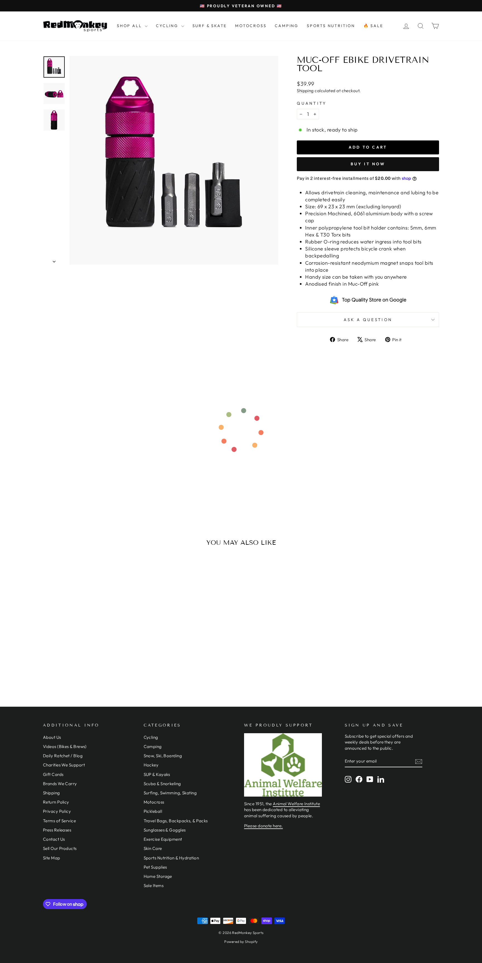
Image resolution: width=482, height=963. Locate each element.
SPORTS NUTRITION (331, 25)
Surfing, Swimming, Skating (170, 792)
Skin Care (153, 848)
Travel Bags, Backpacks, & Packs (176, 820)
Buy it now (368, 163)
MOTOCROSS (250, 25)
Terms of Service (59, 820)
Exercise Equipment (163, 839)
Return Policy (56, 802)
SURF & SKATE (209, 25)
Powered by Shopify (240, 941)
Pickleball (153, 811)
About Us (52, 737)
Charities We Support (64, 765)
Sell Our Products (60, 848)
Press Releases (57, 830)
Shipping (305, 90)
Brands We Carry (60, 783)
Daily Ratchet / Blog (63, 755)
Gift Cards (53, 774)
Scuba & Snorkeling (162, 783)
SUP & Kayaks (157, 774)
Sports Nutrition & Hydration (171, 858)
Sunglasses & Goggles (165, 830)
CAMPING (286, 25)
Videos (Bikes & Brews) (65, 746)
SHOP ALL (130, 25)
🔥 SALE (373, 25)
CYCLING (168, 25)
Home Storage (158, 876)
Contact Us (54, 839)
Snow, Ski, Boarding (163, 755)
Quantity (312, 103)
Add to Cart (90, 647)
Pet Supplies (155, 867)
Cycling (151, 737)
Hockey (151, 765)
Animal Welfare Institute (296, 803)
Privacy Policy (57, 811)
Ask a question (368, 319)
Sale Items (154, 885)
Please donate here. (263, 825)
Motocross (154, 802)
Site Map (51, 858)
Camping (153, 746)
